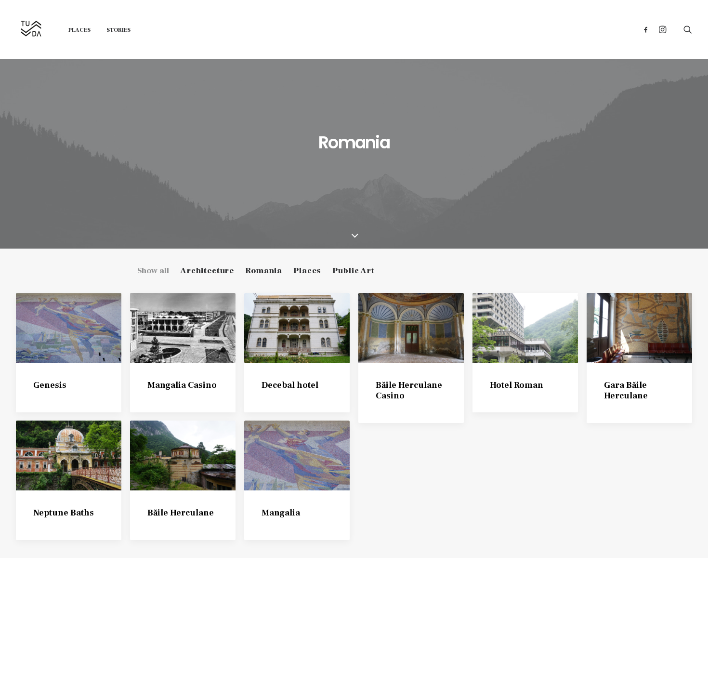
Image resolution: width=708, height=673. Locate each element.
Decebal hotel (290, 385)
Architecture (207, 271)
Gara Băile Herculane (626, 390)
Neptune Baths (63, 512)
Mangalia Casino (182, 385)
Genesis (49, 385)
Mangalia (281, 512)
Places (79, 30)
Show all (153, 271)
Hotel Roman (516, 385)
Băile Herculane (180, 512)
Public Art (353, 271)
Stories (118, 30)
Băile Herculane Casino (409, 390)
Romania (263, 271)
